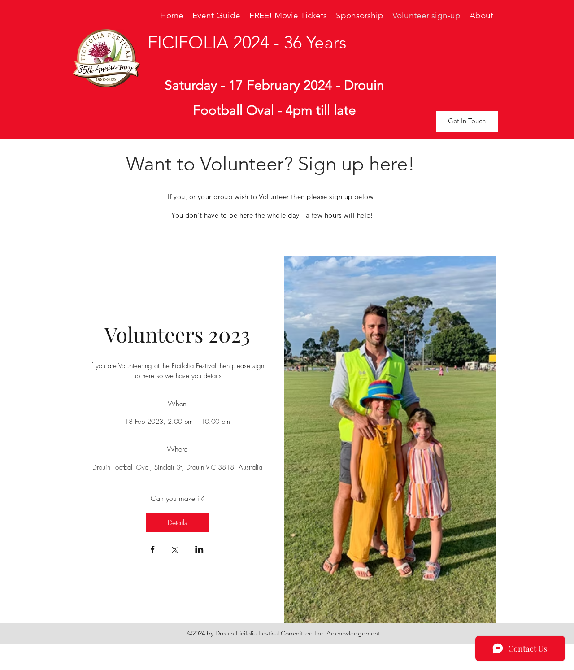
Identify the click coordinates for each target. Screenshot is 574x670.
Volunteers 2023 (177, 334)
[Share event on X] (175, 551)
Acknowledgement (354, 633)
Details (177, 522)
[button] (467, 121)
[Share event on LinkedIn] (199, 550)
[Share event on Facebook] (153, 550)
